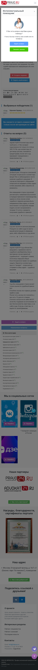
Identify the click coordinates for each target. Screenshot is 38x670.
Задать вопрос (19, 44)
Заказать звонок (19, 49)
